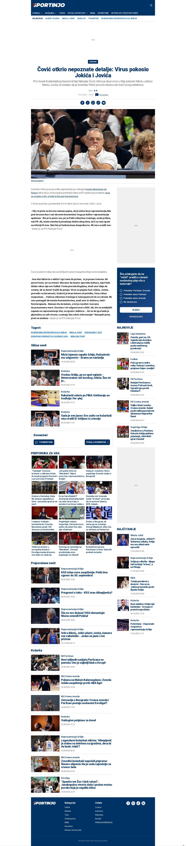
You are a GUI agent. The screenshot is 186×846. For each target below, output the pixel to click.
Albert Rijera (52, 18)
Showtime (103, 13)
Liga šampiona (138, 333)
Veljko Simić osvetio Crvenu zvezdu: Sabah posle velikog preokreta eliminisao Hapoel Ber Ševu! (142, 411)
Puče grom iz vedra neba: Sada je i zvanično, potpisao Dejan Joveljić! (142, 365)
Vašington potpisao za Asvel (78, 720)
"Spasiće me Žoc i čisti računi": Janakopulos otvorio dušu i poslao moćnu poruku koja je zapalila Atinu (86, 784)
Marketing (99, 815)
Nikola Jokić (68, 18)
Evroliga (65, 778)
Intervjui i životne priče (124, 13)
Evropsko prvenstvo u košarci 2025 (49, 336)
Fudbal (36, 13)
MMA (92, 13)
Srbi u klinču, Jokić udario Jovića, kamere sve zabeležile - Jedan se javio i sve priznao (86, 636)
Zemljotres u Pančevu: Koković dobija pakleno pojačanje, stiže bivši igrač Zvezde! (141, 434)
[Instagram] (133, 803)
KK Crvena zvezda (70, 676)
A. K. (96, 91)
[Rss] (143, 803)
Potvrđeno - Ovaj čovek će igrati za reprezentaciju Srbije (142, 627)
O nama (98, 807)
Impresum (99, 811)
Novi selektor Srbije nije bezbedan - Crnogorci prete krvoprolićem (142, 607)
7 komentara (46, 442)
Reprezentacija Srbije (72, 351)
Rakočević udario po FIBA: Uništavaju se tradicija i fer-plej (85, 397)
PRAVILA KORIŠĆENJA (103, 822)
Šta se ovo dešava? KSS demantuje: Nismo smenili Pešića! (83, 614)
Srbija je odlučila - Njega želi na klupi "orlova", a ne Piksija (142, 564)
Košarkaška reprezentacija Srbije (119, 18)
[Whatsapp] (93, 103)
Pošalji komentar (96, 442)
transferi (93, 18)
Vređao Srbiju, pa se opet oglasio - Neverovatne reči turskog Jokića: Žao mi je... (86, 377)
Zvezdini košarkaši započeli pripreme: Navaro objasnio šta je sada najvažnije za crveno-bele (86, 764)
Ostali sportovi (76, 13)
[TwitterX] (88, 103)
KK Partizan (67, 656)
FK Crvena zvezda (139, 401)
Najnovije (37, 18)
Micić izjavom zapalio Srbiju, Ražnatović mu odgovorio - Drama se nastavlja (85, 356)
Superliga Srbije (138, 427)
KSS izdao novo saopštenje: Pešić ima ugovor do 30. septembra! (84, 574)
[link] (98, 103)
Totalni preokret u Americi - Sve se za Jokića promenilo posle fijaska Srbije (142, 585)
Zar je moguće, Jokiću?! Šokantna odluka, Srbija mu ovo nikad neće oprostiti (142, 543)
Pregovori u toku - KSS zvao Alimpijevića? (86, 592)
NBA (132, 577)
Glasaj (136, 310)
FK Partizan (136, 379)
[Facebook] (82, 103)
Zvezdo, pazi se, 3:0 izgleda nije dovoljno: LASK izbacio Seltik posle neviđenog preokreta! (141, 343)
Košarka (49, 13)
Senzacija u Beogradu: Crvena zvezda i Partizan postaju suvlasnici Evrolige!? (85, 702)
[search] (151, 5)
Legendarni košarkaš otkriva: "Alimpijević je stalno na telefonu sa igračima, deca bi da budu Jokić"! (86, 743)
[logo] (48, 5)
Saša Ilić (81, 18)
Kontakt (98, 819)
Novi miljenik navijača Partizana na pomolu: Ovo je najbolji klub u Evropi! (83, 661)
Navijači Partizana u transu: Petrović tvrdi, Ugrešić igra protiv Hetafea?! (141, 386)
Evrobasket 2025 (93, 333)
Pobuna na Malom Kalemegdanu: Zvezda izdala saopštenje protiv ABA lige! (86, 681)
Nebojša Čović (77, 336)
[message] (104, 103)
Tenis (62, 13)
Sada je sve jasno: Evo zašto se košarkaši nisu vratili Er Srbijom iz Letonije (86, 417)
